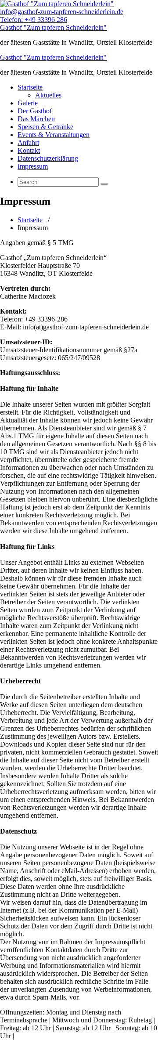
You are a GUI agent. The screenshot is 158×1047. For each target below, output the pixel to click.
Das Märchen (36, 119)
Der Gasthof (35, 111)
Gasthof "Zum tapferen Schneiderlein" (53, 27)
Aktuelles (48, 95)
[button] (104, 184)
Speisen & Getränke (45, 126)
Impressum (33, 166)
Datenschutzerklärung (48, 158)
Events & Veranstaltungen (54, 134)
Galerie (28, 103)
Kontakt (29, 150)
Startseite (30, 87)
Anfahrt (28, 142)
